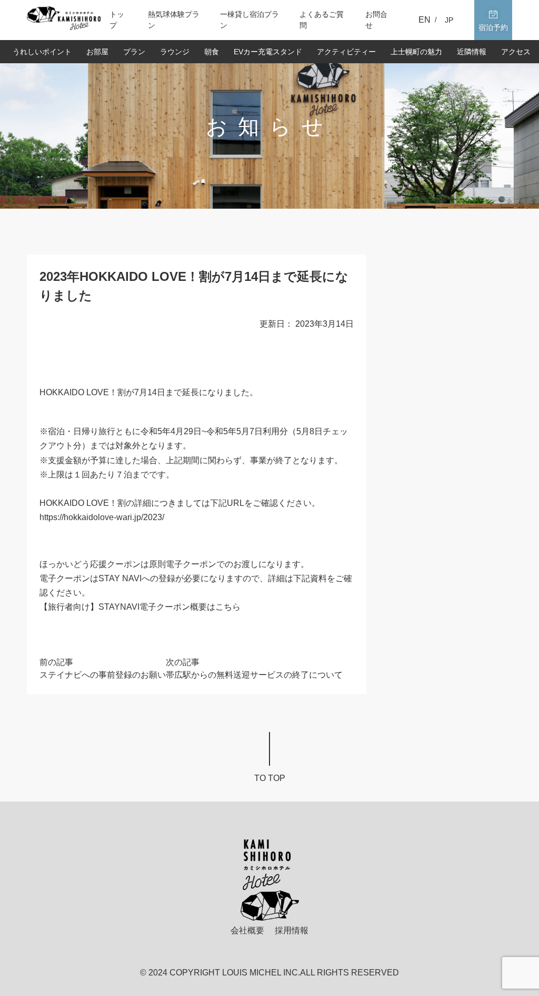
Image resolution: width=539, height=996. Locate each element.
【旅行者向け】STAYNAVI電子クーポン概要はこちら (140, 606)
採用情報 (291, 930)
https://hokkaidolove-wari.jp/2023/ (101, 517)
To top (269, 778)
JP (449, 20)
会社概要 (247, 930)
